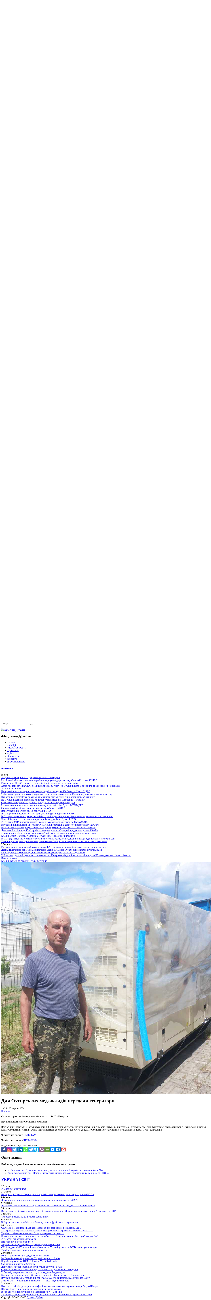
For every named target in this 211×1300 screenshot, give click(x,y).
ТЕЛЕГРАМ (29, 1135)
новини (7, 768)
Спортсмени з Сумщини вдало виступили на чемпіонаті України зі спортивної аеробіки (55, 1170)
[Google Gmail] (63, 1149)
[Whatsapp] (25, 1149)
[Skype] (36, 1149)
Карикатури (13, 756)
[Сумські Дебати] (13, 729)
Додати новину (16, 761)
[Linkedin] (20, 1149)
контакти (12, 758)
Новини (11, 745)
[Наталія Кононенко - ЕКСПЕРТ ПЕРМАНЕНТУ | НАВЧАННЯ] (105, 95)
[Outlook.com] (58, 1149)
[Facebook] (4, 1149)
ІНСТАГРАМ (30, 1140)
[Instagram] (9, 1149)
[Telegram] (31, 1149)
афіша (10, 753)
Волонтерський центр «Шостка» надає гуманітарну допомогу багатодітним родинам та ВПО (58, 1173)
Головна (11, 742)
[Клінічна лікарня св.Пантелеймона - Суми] (105, 23)
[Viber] (41, 1149)
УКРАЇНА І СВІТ (16, 747)
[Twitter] (14, 1149)
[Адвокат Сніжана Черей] (105, 47)
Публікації (13, 750)
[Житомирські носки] (105, 71)
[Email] (47, 1149)
